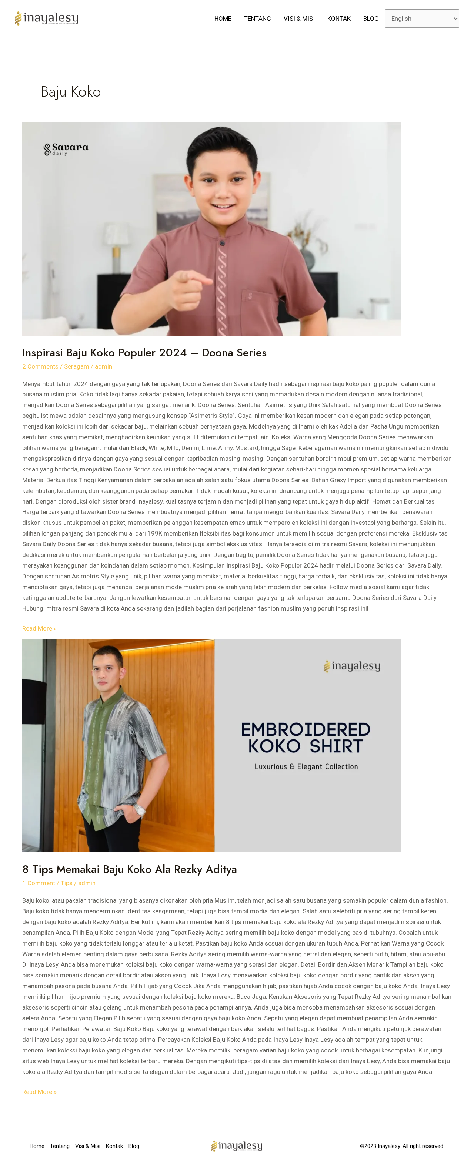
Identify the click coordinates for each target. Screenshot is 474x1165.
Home (222, 18)
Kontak (339, 18)
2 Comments (40, 366)
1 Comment (38, 883)
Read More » (39, 627)
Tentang (257, 18)
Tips (67, 883)
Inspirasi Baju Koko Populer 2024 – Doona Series (144, 352)
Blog (371, 18)
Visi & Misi (299, 18)
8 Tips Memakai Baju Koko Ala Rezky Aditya (129, 869)
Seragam (76, 366)
